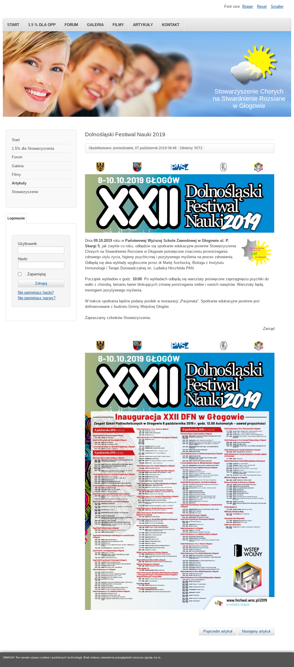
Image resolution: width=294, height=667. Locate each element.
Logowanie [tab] (16, 218)
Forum (71, 25)
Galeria (95, 25)
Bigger (247, 6)
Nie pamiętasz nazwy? (36, 298)
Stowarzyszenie (25, 192)
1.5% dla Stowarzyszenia (33, 148)
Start (13, 25)
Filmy (118, 25)
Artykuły (143, 25)
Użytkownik (27, 244)
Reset (262, 6)
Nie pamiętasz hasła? (36, 292)
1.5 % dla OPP (42, 25)
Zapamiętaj (36, 274)
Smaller (277, 6)
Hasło (22, 259)
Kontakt (170, 25)
